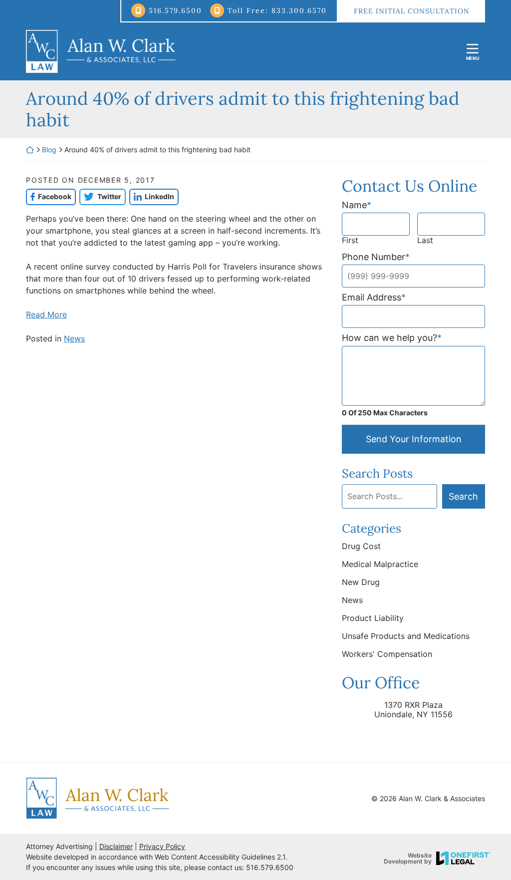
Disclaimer (116, 846)
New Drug (361, 582)
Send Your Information (414, 439)
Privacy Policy (162, 846)
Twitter (100, 196)
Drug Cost (361, 546)
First (350, 240)
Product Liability (373, 618)
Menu (473, 58)
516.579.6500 (175, 10)
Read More (46, 314)
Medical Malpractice (380, 564)
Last (425, 240)
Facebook (48, 196)
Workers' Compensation (387, 654)
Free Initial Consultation (412, 10)
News (74, 338)
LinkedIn (151, 196)
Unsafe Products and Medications (406, 636)
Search (463, 496)
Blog (49, 149)
